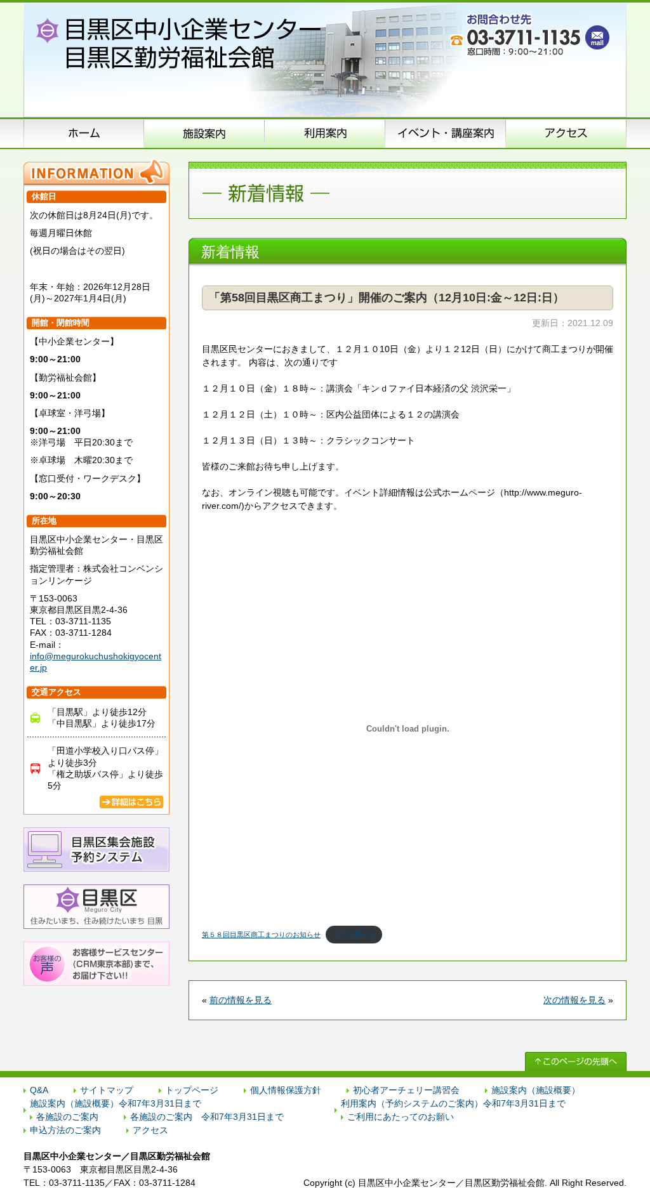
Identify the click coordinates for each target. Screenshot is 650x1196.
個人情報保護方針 (285, 1090)
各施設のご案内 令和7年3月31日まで (207, 1117)
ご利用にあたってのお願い (400, 1117)
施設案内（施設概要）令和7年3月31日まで (115, 1103)
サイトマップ (106, 1090)
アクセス (566, 133)
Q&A (39, 1090)
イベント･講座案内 (445, 133)
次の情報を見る (574, 1000)
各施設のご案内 (67, 1117)
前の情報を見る (240, 1000)
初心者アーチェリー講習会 (406, 1090)
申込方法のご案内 (325, 133)
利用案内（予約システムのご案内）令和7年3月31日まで (453, 1103)
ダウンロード (354, 934)
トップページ (191, 1090)
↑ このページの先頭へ (576, 1061)
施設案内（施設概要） (204, 133)
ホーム (83, 133)
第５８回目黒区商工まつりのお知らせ (261, 934)
